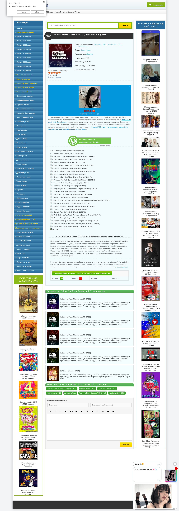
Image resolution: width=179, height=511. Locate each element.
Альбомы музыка (23, 245)
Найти (125, 25)
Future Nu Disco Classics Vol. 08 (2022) (75, 335)
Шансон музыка (22, 122)
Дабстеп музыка (22, 160)
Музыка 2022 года (98, 127)
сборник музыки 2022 (87, 389)
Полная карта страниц (25, 270)
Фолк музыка (21, 130)
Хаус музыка (21, 134)
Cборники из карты (24, 266)
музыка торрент (121, 267)
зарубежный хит (70, 393)
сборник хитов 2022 (54, 393)
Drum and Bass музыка (25, 113)
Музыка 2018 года (23, 70)
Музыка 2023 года (23, 49)
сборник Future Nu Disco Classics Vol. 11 (61, 389)
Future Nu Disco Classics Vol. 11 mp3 (92, 393)
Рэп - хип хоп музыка (24, 151)
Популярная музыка (115, 127)
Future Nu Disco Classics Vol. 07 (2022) (75, 353)
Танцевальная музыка (64, 129)
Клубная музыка (22, 105)
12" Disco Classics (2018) (70, 371)
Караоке (19, 190)
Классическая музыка (25, 168)
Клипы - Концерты (23, 211)
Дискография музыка (24, 232)
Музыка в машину (23, 177)
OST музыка (21, 185)
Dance (88, 50)
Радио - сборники (23, 207)
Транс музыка (21, 181)
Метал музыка (22, 198)
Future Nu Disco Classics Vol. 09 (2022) (75, 317)
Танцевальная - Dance (25, 100)
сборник (89, 54)
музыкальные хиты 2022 (107, 389)
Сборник (93, 377)
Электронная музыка (24, 117)
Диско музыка (21, 147)
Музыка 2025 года (23, 41)
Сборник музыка (80, 129)
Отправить (126, 445)
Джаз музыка (21, 139)
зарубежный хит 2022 (116, 393)
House (82, 50)
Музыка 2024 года (23, 45)
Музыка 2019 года (23, 66)
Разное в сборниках (24, 236)
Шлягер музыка (22, 202)
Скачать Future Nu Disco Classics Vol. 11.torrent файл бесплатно (82, 273)
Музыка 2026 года (23, 36)
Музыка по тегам (23, 262)
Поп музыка (21, 126)
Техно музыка (21, 164)
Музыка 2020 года (23, 62)
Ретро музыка (21, 143)
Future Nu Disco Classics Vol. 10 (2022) (75, 299)
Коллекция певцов (23, 241)
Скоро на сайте (22, 258)
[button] (50, 411)
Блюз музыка (21, 156)
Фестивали (20, 194)
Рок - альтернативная (24, 109)
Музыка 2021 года (23, 58)
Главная (19, 28)
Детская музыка (22, 173)
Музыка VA (20, 253)
